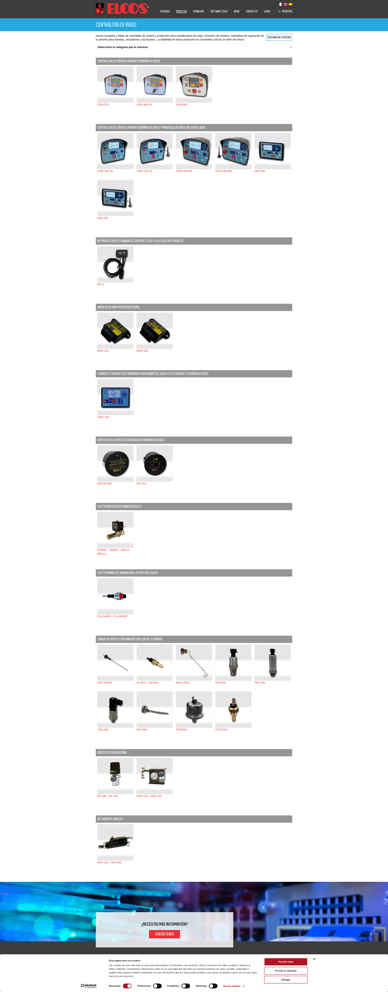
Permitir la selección (286, 970)
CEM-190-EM (184, 170)
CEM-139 (103, 417)
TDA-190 (102, 729)
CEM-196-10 (144, 170)
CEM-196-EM (223, 170)
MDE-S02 (142, 350)
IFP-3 (100, 284)
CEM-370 (103, 104)
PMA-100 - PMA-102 (149, 796)
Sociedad (165, 11)
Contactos (252, 11)
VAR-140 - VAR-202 (109, 862)
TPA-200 (220, 682)
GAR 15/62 (182, 682)
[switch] (157, 986)
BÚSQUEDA (287, 11)
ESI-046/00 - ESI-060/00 (112, 616)
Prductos (181, 11)
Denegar (285, 979)
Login (267, 11)
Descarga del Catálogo (279, 37)
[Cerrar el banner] (314, 959)
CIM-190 (259, 170)
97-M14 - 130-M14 (148, 682)
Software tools (219, 11)
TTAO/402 (221, 729)
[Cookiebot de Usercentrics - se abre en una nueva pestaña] (88, 986)
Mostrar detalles (232, 986)
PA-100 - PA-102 (107, 796)
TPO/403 (181, 729)
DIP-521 (142, 483)
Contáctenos (164, 934)
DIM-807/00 (104, 483)
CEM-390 (181, 104)
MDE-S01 (103, 350)
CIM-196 (102, 217)
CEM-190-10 (105, 170)
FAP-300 (142, 729)
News (236, 11)
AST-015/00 (104, 682)
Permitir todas (285, 961)
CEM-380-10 (144, 104)
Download (198, 11)
